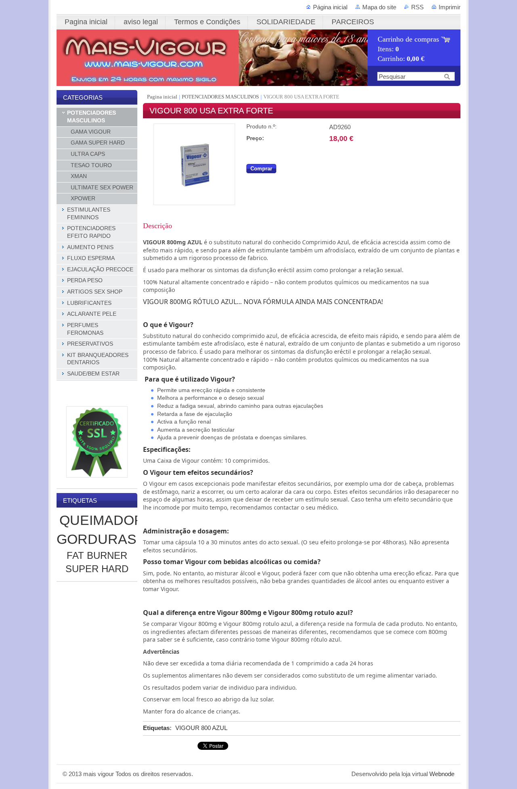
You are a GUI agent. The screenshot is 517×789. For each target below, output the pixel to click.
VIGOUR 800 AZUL (201, 727)
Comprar (261, 169)
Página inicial (330, 7)
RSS (417, 7)
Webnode (441, 773)
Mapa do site (379, 7)
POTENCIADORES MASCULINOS (220, 97)
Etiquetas (156, 727)
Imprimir (449, 7)
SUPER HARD (96, 568)
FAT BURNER (97, 555)
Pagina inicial (163, 97)
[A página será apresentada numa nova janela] (194, 203)
